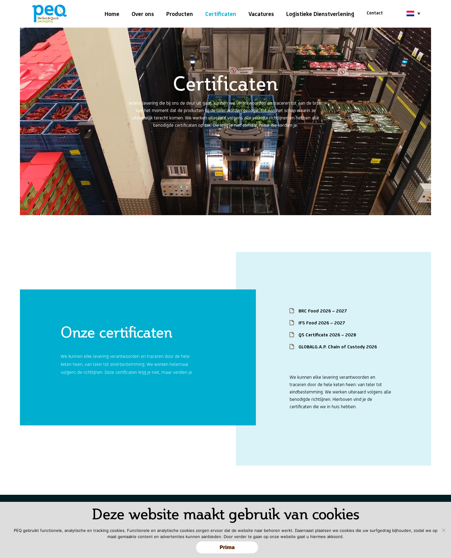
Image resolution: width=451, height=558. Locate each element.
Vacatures (261, 13)
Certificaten (220, 13)
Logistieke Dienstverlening (320, 13)
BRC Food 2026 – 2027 (323, 310)
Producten (179, 13)
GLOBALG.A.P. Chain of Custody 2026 (338, 346)
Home (112, 13)
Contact (375, 12)
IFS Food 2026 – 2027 (322, 322)
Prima (227, 547)
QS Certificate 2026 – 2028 (327, 334)
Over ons (143, 13)
